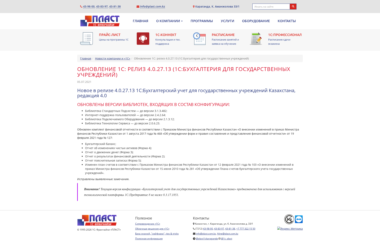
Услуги (227, 21)
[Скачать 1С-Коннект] (143, 38)
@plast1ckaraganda (207, 238)
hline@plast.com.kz (227, 233)
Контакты (287, 21)
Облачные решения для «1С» (152, 228)
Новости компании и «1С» (112, 58)
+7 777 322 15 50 (245, 228)
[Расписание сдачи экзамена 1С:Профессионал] (255, 38)
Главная (140, 21)
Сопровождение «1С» (147, 223)
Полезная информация (149, 238)
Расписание (223, 34)
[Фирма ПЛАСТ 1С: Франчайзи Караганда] (100, 22)
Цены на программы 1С (113, 39)
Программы (202, 21)
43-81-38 (115, 6)
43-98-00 (89, 6)
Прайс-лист (110, 34)
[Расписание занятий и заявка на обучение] (199, 38)
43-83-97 (102, 6)
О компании (168, 21)
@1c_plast (226, 238)
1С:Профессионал (285, 34)
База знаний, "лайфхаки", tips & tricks (157, 233)
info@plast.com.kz (152, 6)
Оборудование (256, 21)
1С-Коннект (165, 34)
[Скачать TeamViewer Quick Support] (299, 219)
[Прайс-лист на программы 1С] (86, 38)
